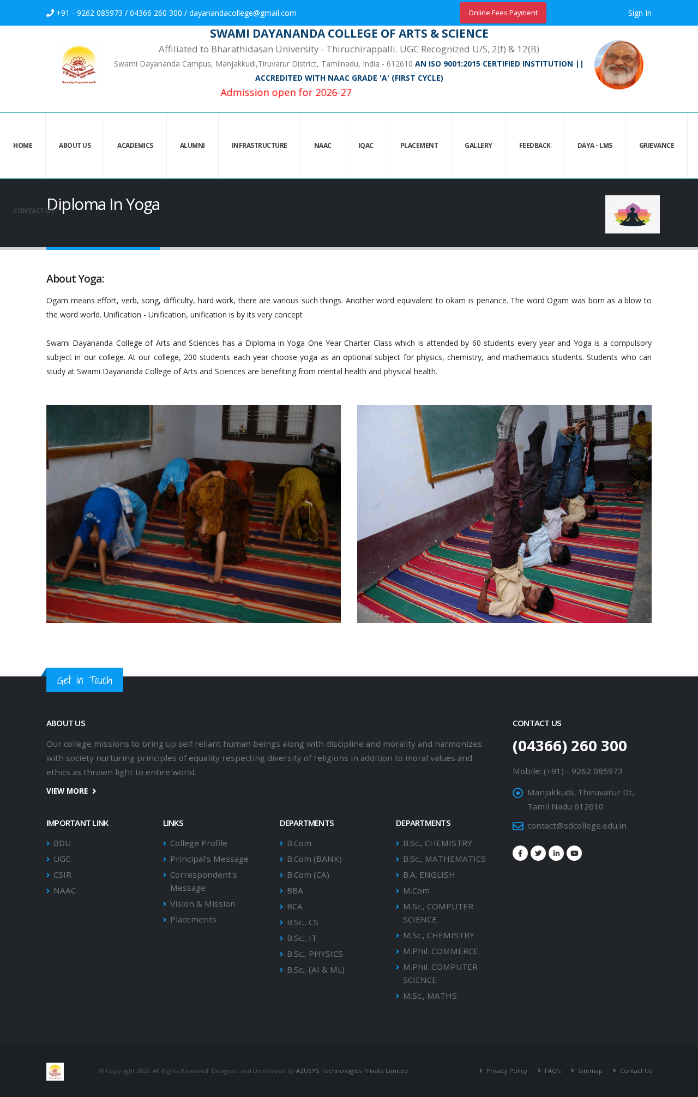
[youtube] (574, 853)
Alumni (192, 145)
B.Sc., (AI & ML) (316, 969)
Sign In (640, 13)
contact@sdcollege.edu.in (577, 825)
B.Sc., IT (302, 937)
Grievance (657, 145)
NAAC (323, 145)
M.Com (416, 890)
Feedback (535, 145)
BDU (62, 842)
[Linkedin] (556, 853)
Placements (193, 919)
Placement (419, 145)
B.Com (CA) (308, 874)
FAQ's (552, 1070)
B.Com (299, 842)
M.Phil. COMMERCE (440, 950)
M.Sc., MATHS (430, 995)
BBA (295, 890)
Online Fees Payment (503, 12)
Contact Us (33, 210)
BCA (295, 906)
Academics (135, 145)
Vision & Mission (203, 903)
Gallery (478, 145)
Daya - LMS (594, 145)
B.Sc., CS (302, 921)
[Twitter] (538, 853)
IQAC (366, 145)
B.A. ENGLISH (429, 874)
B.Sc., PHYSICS (315, 953)
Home (22, 145)
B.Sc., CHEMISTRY (437, 842)
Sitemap (589, 1070)
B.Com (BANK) (314, 858)
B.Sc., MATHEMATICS (444, 858)
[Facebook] (520, 853)
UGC (61, 858)
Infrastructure (259, 145)
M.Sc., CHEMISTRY (438, 935)
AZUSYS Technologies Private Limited (352, 1070)
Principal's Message (209, 858)
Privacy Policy (506, 1070)
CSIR (62, 874)
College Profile (198, 842)
